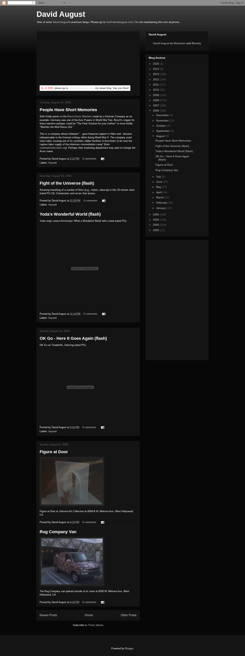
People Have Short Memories (68, 109)
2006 (156, 110)
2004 (156, 219)
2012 (156, 79)
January (161, 207)
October (161, 125)
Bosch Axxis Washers (79, 116)
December (163, 115)
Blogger (129, 648)
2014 (156, 68)
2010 (156, 89)
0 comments (89, 158)
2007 (156, 105)
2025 (156, 63)
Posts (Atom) (95, 625)
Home (89, 615)
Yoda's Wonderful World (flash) (70, 214)
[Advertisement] (68, 59)
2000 (156, 230)
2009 (156, 95)
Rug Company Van (58, 531)
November (163, 120)
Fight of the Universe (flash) (67, 183)
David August (61, 14)
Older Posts (128, 615)
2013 (156, 74)
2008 (156, 100)
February (162, 202)
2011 (156, 84)
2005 (156, 214)
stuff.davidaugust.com (119, 22)
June (159, 181)
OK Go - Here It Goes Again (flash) (73, 338)
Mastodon (180, 43)
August (160, 136)
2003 (156, 224)
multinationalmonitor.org (53, 147)
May (159, 186)
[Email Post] (102, 158)
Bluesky (196, 43)
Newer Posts (48, 615)
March (160, 197)
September (163, 130)
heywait (52, 162)
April (159, 192)
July (159, 176)
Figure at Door (54, 451)
